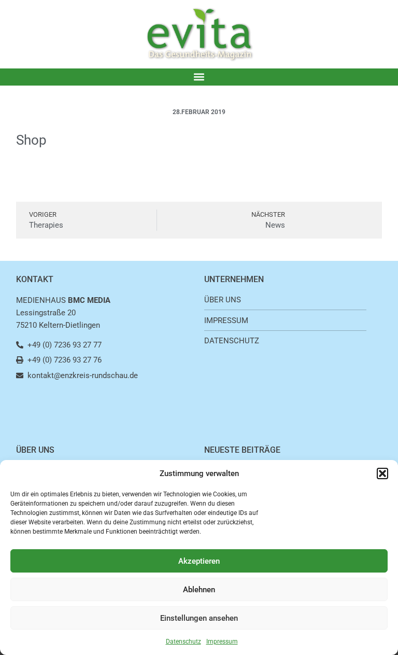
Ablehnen (199, 589)
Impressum (222, 641)
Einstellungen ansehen (199, 618)
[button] (382, 473)
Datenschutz (183, 641)
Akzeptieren (199, 561)
